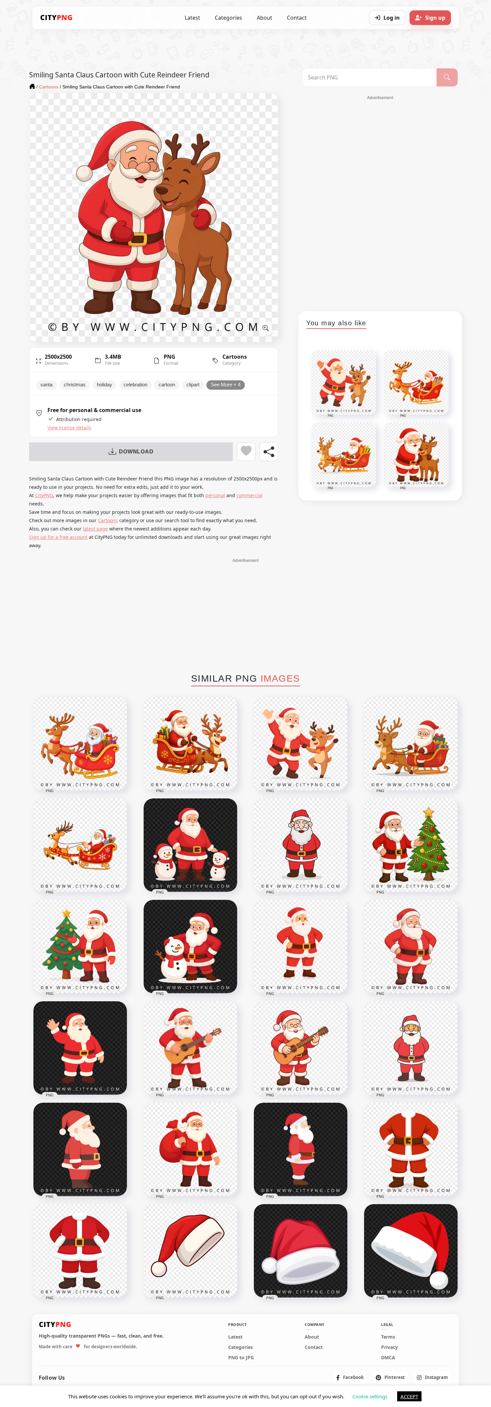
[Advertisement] (380, 201)
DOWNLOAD (136, 451)
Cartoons (234, 356)
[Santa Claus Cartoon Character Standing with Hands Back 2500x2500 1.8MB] (300, 845)
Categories (228, 17)
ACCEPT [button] (409, 1396)
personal (215, 495)
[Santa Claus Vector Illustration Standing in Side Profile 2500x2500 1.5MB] (300, 1149)
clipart (192, 384)
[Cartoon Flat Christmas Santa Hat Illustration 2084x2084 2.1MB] (300, 1251)
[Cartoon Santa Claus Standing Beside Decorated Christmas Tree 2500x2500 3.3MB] (80, 946)
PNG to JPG (241, 1357)
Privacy (389, 1347)
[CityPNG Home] (56, 17)
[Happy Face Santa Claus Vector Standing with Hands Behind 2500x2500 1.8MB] (411, 1048)
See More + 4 (225, 384)
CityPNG (44, 495)
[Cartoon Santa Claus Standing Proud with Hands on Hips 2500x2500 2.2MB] (300, 946)
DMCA (388, 1357)
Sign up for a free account (58, 537)
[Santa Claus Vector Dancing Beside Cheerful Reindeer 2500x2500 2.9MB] (300, 743)
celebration (135, 384)
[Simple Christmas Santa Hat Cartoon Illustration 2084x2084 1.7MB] (411, 1251)
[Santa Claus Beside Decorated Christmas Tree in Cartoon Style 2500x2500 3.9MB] (411, 845)
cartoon (167, 384)
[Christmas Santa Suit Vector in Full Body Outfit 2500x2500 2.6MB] (411, 1149)
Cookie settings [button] (369, 1396)
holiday (104, 384)
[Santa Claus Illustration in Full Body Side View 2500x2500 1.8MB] (80, 1149)
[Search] (447, 77)
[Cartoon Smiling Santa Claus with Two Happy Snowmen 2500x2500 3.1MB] (190, 845)
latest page (95, 528)
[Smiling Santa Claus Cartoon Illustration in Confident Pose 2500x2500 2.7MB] (411, 946)
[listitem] (350, 1377)
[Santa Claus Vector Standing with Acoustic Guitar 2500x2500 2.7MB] (190, 1048)
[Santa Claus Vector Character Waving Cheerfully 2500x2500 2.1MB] (80, 1048)
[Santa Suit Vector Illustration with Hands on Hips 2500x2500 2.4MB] (80, 1251)
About (264, 17)
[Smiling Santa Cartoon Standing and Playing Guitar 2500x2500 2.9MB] (300, 1048)
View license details (69, 428)
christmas (75, 384)
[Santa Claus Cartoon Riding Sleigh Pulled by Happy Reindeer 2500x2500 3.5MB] (80, 743)
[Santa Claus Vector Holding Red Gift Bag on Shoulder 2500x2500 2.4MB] (190, 1149)
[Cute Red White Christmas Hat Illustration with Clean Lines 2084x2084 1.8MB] (190, 1251)
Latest (192, 17)
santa (46, 384)
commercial (249, 495)
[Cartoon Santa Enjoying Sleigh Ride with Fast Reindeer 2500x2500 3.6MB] (190, 743)
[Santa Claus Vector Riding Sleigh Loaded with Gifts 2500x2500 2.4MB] (80, 845)
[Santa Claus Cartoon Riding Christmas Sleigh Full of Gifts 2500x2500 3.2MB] (411, 743)
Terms (388, 1337)
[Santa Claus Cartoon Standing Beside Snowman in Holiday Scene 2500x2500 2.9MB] (190, 946)
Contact (297, 17)
